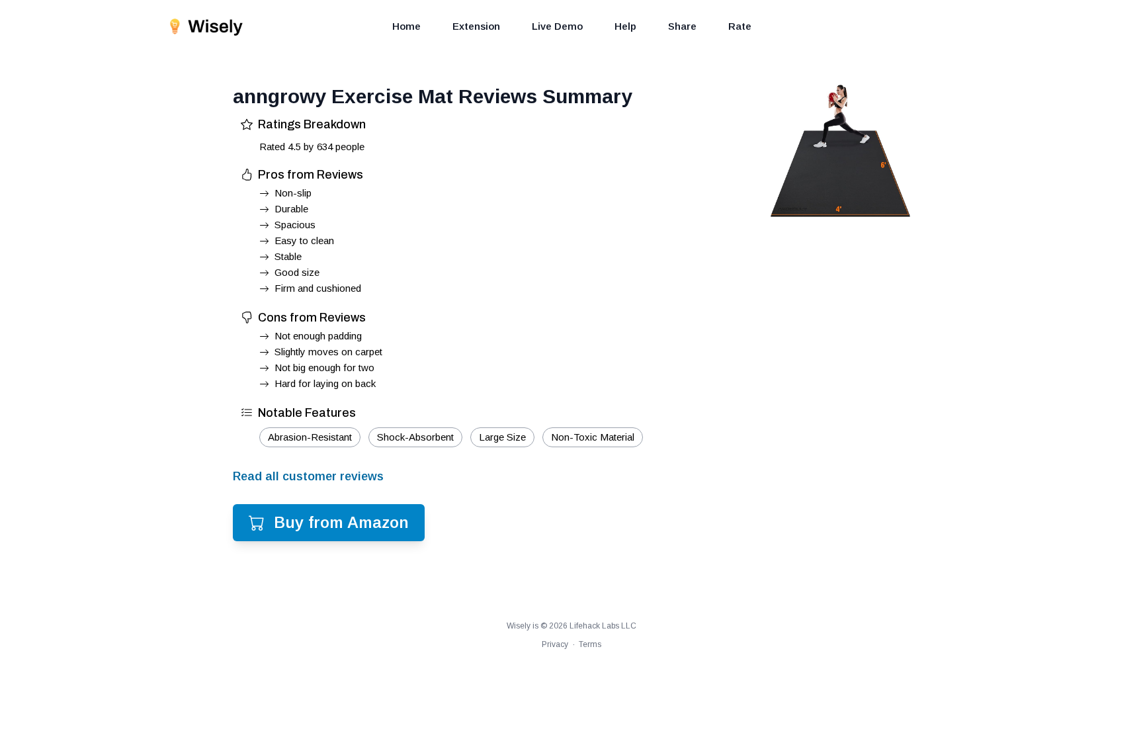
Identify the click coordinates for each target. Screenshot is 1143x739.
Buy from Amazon (341, 522)
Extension (476, 26)
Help (625, 26)
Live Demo (557, 26)
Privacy (555, 644)
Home (406, 26)
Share (682, 26)
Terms (590, 644)
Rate (739, 26)
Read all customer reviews (308, 476)
